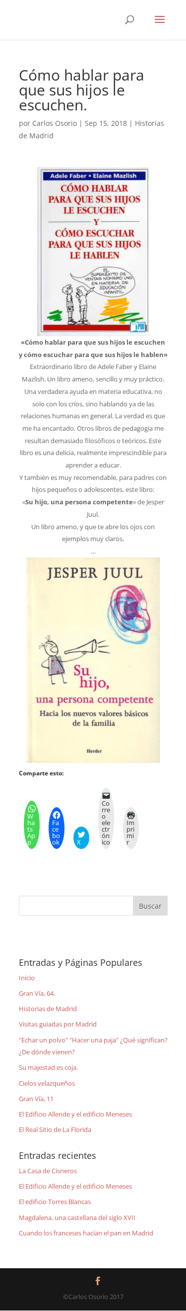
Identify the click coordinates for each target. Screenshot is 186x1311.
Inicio (27, 977)
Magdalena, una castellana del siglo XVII (77, 1217)
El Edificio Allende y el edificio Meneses (75, 1114)
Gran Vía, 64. (37, 993)
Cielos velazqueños (47, 1083)
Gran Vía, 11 (36, 1098)
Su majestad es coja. (48, 1067)
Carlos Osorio (54, 123)
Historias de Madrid (48, 1008)
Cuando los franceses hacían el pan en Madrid (86, 1232)
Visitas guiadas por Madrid (58, 1024)
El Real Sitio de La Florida (55, 1129)
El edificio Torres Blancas (55, 1201)
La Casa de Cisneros (48, 1170)
